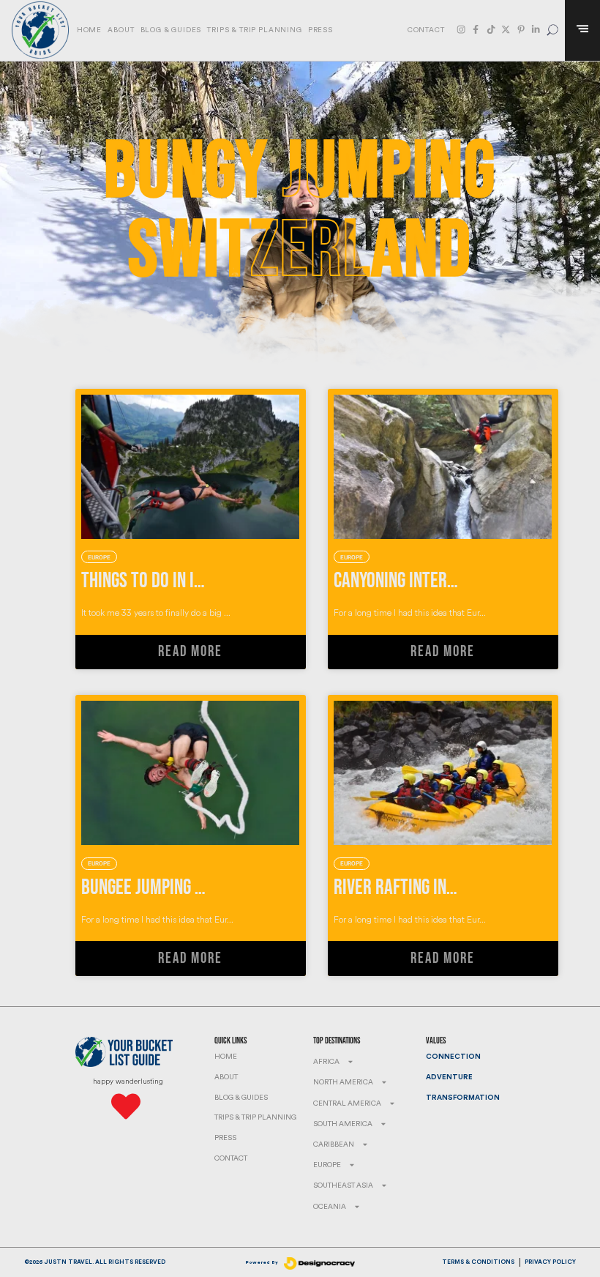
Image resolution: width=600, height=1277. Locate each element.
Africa (326, 1061)
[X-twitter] (505, 29)
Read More (190, 651)
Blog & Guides (171, 30)
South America (342, 1124)
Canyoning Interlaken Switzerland (458, 581)
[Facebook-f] (475, 29)
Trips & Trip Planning (254, 30)
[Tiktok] (491, 29)
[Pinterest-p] (521, 29)
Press (320, 30)
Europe (327, 1165)
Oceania (329, 1206)
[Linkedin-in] (535, 29)
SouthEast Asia (343, 1185)
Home (89, 30)
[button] (553, 30)
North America (343, 1082)
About (121, 30)
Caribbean (333, 1144)
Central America (347, 1103)
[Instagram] (461, 29)
